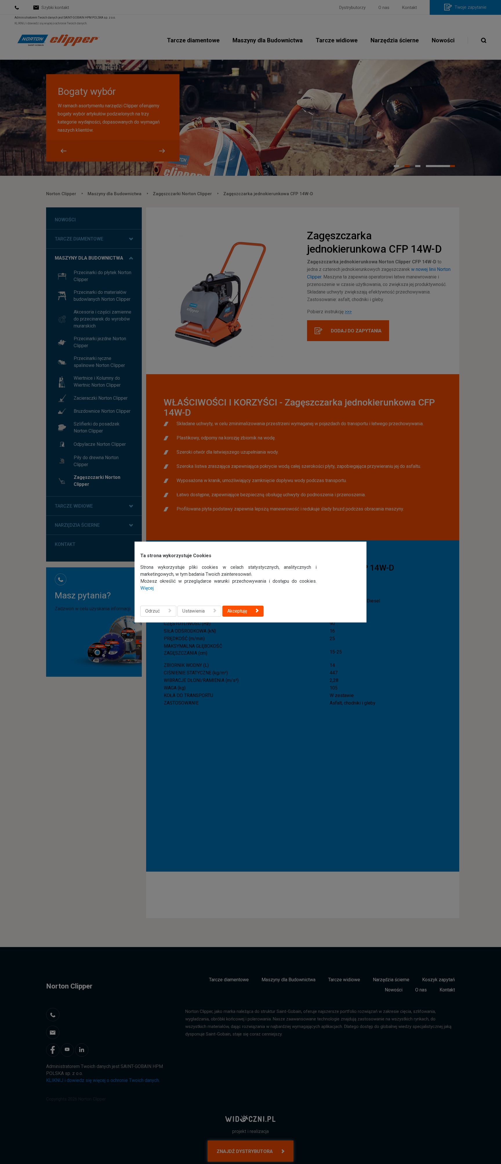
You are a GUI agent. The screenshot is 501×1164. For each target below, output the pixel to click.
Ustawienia (193, 611)
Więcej (147, 588)
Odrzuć (152, 611)
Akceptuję (237, 611)
